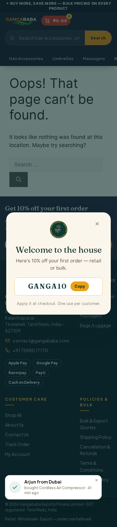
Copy (80, 286)
